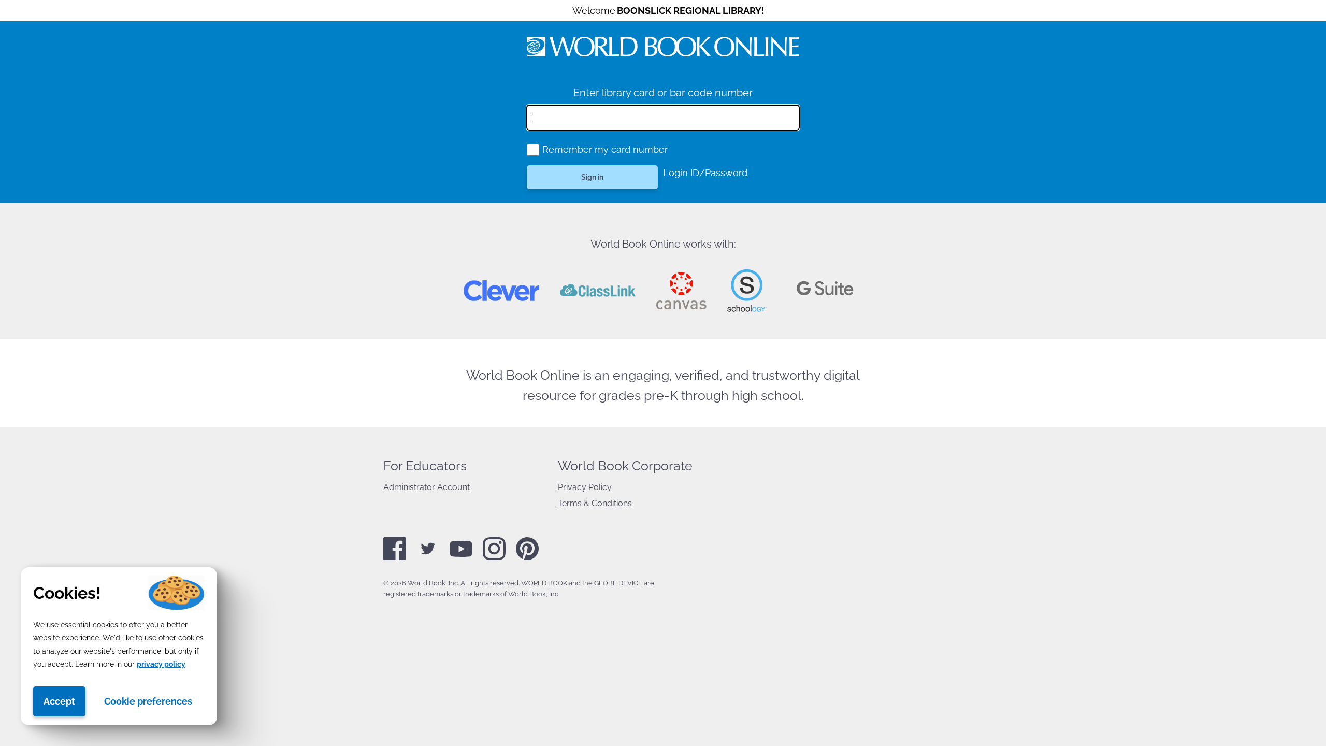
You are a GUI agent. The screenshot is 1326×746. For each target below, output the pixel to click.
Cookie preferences (148, 701)
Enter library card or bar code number (663, 93)
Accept (59, 701)
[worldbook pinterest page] (527, 558)
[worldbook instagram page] (494, 558)
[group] (533, 150)
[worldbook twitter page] (427, 558)
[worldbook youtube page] (461, 554)
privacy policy (161, 664)
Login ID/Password (705, 172)
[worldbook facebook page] (394, 558)
